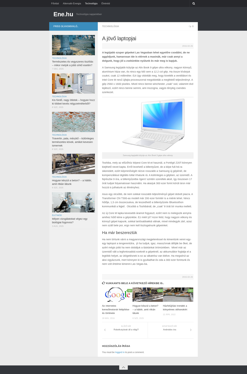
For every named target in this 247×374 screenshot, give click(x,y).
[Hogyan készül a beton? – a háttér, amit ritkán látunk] (148, 294)
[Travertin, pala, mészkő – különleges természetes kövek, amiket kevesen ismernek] (73, 122)
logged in (120, 352)
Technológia (91, 3)
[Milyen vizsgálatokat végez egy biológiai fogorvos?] (73, 202)
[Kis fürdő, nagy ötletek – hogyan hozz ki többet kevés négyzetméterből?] (73, 83)
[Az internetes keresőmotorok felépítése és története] (117, 294)
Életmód (105, 3)
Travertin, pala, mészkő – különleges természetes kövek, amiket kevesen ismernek (73, 142)
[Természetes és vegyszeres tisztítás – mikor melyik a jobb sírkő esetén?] (73, 45)
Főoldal (55, 3)
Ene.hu (63, 14)
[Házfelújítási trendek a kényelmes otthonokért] (178, 294)
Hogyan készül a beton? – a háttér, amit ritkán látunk (145, 309)
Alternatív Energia (72, 3)
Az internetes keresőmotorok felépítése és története (115, 309)
